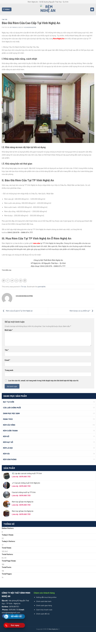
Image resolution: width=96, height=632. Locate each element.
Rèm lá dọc (8, 448)
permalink (41, 286)
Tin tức (4, 19)
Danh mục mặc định (11, 413)
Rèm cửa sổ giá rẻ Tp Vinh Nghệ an (19, 311)
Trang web (9, 370)
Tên (7, 350)
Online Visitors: (8, 528)
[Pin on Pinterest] (21, 281)
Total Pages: (7, 574)
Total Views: (7, 548)
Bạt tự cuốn (8, 402)
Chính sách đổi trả (42, 614)
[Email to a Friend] (16, 281)
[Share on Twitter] (12, 281)
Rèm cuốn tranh (10, 431)
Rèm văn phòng (10, 459)
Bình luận (9, 330)
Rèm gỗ (6, 436)
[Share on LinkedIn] (25, 281)
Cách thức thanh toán (44, 610)
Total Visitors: (8, 554)
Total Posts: (7, 567)
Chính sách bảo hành (43, 601)
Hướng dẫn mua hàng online (46, 597)
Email (7, 360)
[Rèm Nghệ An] (48, 9)
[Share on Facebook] (8, 281)
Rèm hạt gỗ (8, 442)
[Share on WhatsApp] (4, 281)
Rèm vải (6, 454)
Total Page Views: (9, 561)
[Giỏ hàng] (92, 9)
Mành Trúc (8, 419)
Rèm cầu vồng (9, 425)
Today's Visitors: (9, 541)
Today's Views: (8, 535)
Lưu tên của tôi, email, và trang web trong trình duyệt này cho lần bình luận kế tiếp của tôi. (43, 381)
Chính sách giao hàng (44, 605)
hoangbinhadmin (30, 27)
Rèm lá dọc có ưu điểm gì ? (80, 311)
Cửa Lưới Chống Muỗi (12, 408)
